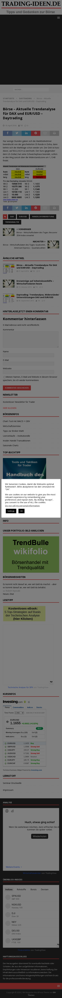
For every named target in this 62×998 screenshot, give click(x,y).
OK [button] (21, 511)
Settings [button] (11, 511)
